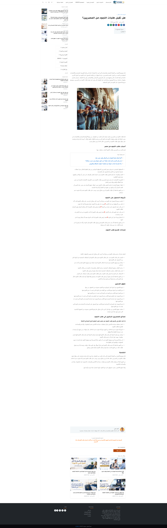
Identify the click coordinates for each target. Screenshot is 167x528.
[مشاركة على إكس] (121, 25)
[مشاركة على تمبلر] (113, 25)
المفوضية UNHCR (65, 23)
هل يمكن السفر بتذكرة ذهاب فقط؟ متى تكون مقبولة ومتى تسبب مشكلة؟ (103, 161)
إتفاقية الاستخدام (87, 512)
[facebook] (51, 2)
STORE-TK (77, 526)
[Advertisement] (98, 9)
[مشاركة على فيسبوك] (124, 25)
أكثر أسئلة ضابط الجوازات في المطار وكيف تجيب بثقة (108, 158)
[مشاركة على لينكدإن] (116, 25)
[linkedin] (65, 510)
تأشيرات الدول (65, 9)
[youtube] (62, 510)
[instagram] (48, 2)
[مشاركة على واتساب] (111, 25)
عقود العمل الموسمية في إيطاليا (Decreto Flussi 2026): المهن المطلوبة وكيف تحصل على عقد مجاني (58, 18)
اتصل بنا (89, 515)
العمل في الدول (65, 15)
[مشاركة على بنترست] (119, 25)
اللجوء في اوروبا (65, 37)
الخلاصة (122, 31)
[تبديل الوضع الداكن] (46, 2)
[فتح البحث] (42, 2)
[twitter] (55, 510)
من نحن (89, 510)
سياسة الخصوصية (87, 513)
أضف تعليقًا (119, 450)
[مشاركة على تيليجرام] (108, 25)
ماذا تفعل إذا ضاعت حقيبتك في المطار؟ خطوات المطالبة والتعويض (105, 163)
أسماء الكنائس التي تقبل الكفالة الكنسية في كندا (58, 25)
